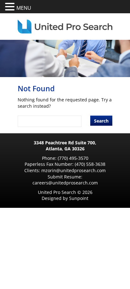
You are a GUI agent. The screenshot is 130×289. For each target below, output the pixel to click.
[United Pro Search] (65, 26)
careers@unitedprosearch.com (65, 183)
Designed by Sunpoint (65, 198)
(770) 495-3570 (73, 158)
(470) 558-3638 (90, 164)
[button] (10, 6)
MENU (23, 7)
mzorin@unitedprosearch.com (73, 170)
